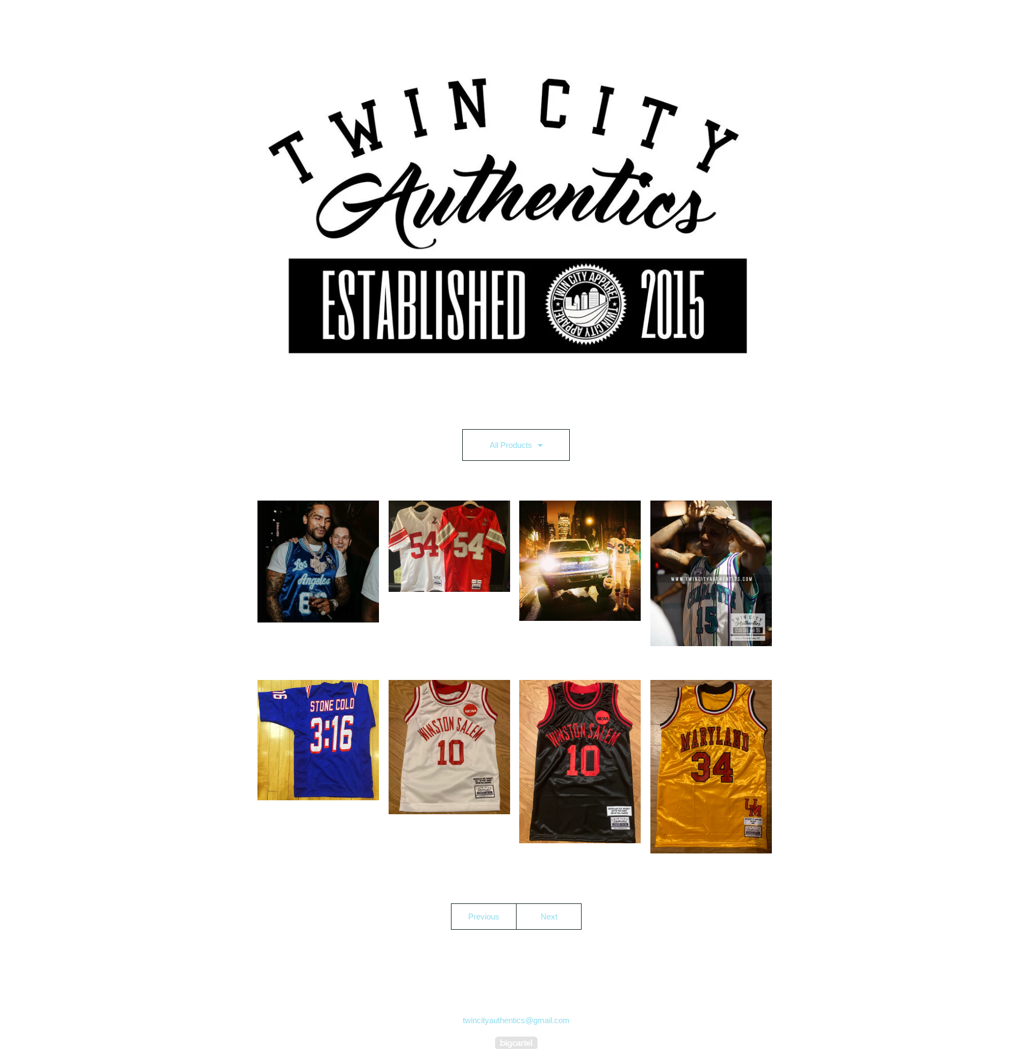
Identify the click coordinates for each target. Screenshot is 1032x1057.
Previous (483, 916)
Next (549, 916)
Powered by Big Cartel (516, 1043)
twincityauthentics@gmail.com (516, 1020)
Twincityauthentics (48, 19)
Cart (991, 19)
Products (496, 396)
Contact (538, 396)
